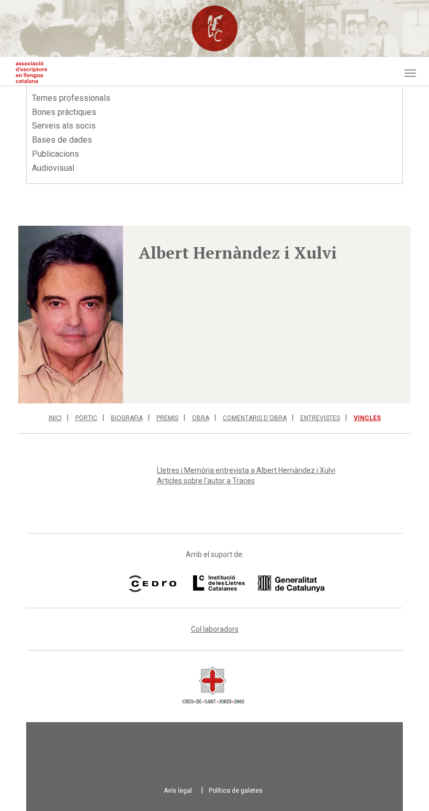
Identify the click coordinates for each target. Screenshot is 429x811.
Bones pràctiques (64, 112)
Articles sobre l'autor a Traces (206, 481)
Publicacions (55, 154)
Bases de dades (62, 140)
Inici (55, 418)
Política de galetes (236, 790)
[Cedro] (152, 583)
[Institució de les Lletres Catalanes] (245, 583)
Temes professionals (71, 98)
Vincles (367, 418)
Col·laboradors (215, 629)
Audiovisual (53, 168)
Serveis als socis (64, 126)
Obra (200, 418)
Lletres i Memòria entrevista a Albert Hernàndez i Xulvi (246, 470)
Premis (167, 418)
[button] (70, 314)
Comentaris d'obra (255, 418)
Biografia (127, 418)
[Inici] (31, 72)
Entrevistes (320, 418)
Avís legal (178, 790)
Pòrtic (86, 418)
